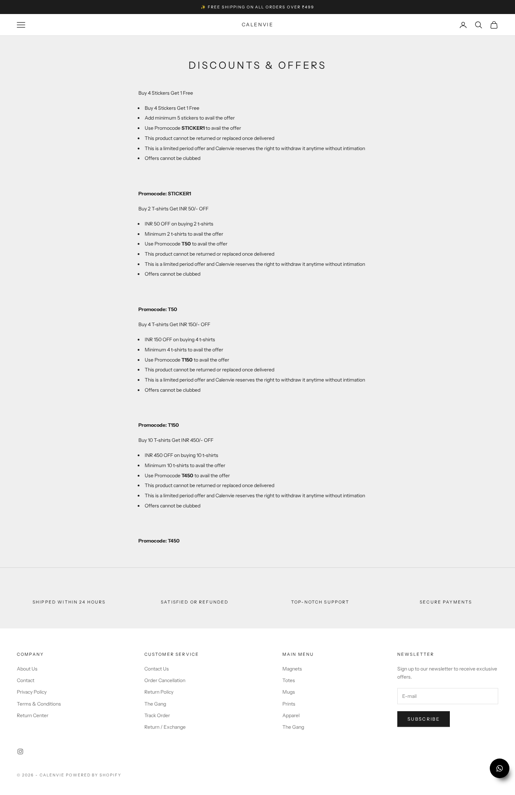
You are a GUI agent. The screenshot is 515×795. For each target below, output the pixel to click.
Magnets (292, 669)
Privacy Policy (32, 692)
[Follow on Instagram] (20, 751)
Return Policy (158, 692)
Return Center (32, 715)
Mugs (288, 692)
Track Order (157, 715)
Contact (25, 680)
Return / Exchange (165, 727)
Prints (288, 704)
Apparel (291, 715)
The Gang (155, 704)
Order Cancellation (164, 680)
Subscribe (423, 719)
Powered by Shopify (94, 775)
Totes (288, 680)
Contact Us (156, 669)
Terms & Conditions (39, 704)
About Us (27, 669)
